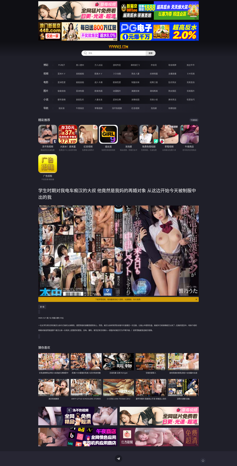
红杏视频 (135, 108)
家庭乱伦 (80, 99)
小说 (45, 99)
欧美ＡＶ (98, 73)
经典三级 (154, 82)
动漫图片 (117, 91)
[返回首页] (203, 461)
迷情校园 (135, 99)
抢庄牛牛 (191, 65)
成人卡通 (98, 82)
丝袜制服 (154, 73)
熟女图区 (172, 91)
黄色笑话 (172, 99)
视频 (45, 73)
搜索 (151, 53)
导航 (45, 108)
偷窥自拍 (62, 91)
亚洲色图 (80, 91)
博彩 (45, 65)
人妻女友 (98, 99)
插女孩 (62, 108)
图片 (45, 91)
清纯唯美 (154, 91)
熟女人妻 (135, 73)
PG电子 (61, 65)
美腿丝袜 (135, 91)
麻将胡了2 (135, 65)
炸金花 (154, 65)
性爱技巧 (191, 99)
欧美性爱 (117, 82)
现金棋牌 (172, 65)
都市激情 (62, 99)
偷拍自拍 (80, 82)
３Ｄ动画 (117, 73)
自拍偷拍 (80, 73)
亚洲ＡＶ (62, 73)
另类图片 (191, 91)
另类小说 (154, 99)
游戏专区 (117, 65)
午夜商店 (80, 108)
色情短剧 (172, 108)
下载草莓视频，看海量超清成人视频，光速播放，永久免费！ (118, 299)
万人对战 (98, 65)
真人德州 (80, 65)
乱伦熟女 (172, 82)
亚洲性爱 (62, 82)
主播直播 (172, 73)
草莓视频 (98, 108)
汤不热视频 (117, 108)
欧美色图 (98, 91)
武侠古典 (117, 99)
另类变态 (191, 82)
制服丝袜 (135, 82)
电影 (45, 82)
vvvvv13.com (118, 46)
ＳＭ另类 (191, 73)
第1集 (42, 307)
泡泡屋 (154, 108)
